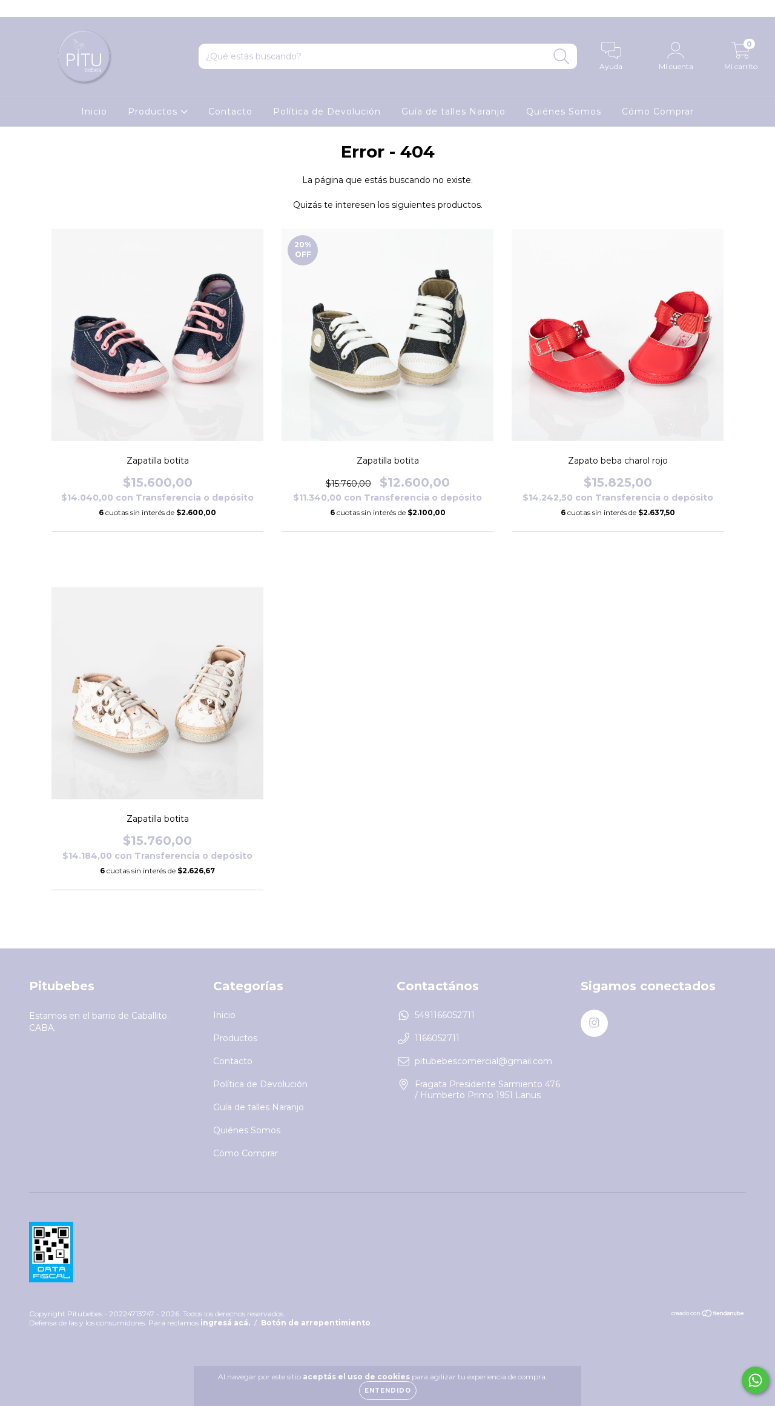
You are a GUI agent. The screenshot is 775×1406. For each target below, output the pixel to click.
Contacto (230, 111)
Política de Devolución (327, 111)
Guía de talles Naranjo (453, 111)
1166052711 (437, 1038)
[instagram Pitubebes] (17, 8)
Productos (154, 111)
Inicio (94, 111)
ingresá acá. (225, 1322)
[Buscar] (561, 56)
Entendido (387, 1390)
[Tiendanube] (708, 1314)
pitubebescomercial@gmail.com (483, 1061)
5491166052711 (445, 1015)
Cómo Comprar (658, 111)
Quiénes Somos (563, 111)
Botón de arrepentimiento (316, 1322)
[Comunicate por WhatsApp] (755, 1380)
